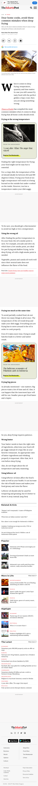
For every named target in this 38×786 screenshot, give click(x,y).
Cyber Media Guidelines (7, 771)
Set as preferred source (11, 47)
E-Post (25, 757)
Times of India (7, 109)
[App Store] (13, 740)
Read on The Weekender (11, 155)
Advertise (6, 779)
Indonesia (7, 748)
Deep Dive (26, 748)
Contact (6, 775)
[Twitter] (21, 733)
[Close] (1, 2)
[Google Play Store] (25, 741)
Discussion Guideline (28, 774)
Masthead (6, 767)
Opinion (6, 757)
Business (6, 751)
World (5, 754)
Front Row (26, 751)
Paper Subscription (27, 767)
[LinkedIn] (11, 733)
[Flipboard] (25, 733)
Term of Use (26, 777)
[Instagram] (15, 733)
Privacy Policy (26, 771)
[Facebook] (18, 733)
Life (2, 14)
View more (32, 575)
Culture (6, 761)
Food (8, 14)
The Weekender (28, 754)
